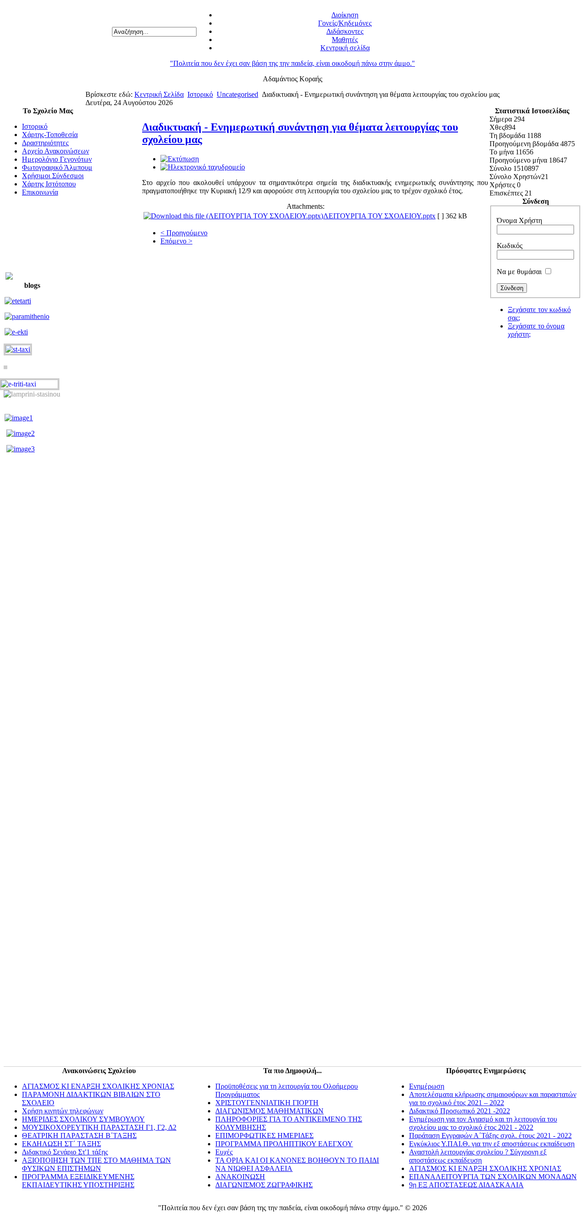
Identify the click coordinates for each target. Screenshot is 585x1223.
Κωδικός (509, 245)
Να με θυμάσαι (519, 271)
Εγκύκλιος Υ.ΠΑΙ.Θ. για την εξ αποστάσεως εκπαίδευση (491, 1144)
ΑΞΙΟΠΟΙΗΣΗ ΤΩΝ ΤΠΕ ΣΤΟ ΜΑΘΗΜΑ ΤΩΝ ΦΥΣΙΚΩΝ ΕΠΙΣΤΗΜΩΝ (96, 1164)
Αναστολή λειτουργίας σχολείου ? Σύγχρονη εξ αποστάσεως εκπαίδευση (478, 1156)
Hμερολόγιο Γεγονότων (57, 159)
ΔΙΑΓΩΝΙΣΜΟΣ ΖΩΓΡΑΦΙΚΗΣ (264, 1185)
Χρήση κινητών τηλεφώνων (62, 1111)
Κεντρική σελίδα (345, 48)
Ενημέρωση (426, 1086)
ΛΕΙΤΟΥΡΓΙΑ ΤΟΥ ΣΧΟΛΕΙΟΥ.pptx (379, 216)
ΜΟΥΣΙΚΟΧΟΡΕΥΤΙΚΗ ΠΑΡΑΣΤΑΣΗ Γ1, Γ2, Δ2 (99, 1127)
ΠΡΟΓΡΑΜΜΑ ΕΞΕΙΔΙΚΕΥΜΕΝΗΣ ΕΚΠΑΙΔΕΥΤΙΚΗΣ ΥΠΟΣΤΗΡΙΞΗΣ (78, 1181)
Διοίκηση (344, 15)
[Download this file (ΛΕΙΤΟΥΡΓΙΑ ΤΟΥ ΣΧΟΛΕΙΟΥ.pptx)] (233, 216)
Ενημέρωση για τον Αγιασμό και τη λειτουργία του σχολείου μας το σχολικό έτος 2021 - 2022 (483, 1123)
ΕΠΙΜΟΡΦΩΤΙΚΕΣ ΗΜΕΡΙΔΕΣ (264, 1135)
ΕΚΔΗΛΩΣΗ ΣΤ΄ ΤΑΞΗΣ (61, 1144)
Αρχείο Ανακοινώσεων (55, 151)
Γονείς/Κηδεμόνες (345, 23)
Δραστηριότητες (45, 143)
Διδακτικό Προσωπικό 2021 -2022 (459, 1111)
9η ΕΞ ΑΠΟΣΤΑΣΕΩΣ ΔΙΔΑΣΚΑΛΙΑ (466, 1185)
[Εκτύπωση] (179, 159)
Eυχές (224, 1152)
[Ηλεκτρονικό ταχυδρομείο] (202, 167)
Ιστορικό (200, 94)
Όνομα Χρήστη (519, 220)
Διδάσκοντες (344, 31)
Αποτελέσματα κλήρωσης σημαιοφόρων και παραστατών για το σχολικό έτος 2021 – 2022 (492, 1099)
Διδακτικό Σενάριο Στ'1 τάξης (65, 1152)
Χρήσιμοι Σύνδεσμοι (53, 176)
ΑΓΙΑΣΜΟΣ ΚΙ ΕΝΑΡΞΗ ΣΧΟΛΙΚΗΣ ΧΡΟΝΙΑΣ (98, 1086)
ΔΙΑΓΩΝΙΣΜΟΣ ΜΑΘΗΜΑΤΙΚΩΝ (269, 1111)
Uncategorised (237, 94)
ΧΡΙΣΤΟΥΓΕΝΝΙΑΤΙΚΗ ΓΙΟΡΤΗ (267, 1103)
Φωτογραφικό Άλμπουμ (57, 167)
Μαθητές (345, 39)
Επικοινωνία (40, 192)
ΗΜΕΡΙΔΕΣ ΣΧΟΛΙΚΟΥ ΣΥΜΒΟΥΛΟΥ (83, 1119)
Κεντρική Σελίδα (159, 94)
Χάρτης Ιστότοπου (49, 184)
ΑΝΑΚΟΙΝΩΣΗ (240, 1177)
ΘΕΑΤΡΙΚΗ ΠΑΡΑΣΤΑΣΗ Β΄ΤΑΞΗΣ (79, 1135)
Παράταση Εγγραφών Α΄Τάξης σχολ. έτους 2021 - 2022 (490, 1135)
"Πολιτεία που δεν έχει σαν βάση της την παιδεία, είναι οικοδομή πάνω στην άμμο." (292, 63)
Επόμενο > (176, 241)
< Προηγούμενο (183, 233)
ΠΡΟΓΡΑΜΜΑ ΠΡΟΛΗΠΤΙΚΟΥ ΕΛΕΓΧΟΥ (284, 1144)
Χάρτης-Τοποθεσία (50, 134)
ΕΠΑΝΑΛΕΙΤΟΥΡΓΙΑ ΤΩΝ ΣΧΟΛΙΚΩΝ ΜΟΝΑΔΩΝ (493, 1177)
